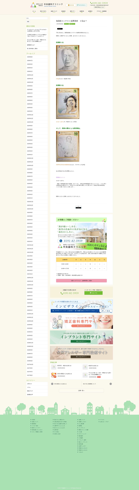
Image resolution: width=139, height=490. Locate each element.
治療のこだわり (82, 421)
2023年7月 (30, 176)
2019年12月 (30, 313)
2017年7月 (30, 371)
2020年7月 (30, 295)
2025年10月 (30, 82)
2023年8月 (30, 172)
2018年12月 (30, 342)
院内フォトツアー (36, 427)
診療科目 (82, 12)
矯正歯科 (81, 435)
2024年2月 (30, 151)
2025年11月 (30, 78)
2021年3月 (30, 266)
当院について (54, 12)
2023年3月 (30, 190)
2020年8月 (30, 292)
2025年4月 (30, 104)
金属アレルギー (82, 446)
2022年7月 (30, 219)
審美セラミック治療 (83, 429)
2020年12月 (30, 277)
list (78, 206)
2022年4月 (30, 230)
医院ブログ (72, 23)
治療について (82, 419)
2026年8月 (30, 57)
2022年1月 (30, 241)
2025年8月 (30, 89)
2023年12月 (30, 158)
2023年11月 (30, 161)
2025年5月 (30, 100)
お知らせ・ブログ (104, 421)
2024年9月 (30, 125)
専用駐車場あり (81, 5)
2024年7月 (30, 132)
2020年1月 (30, 310)
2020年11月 (30, 281)
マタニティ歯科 (82, 440)
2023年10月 (30, 165)
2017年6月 (30, 375)
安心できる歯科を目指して (60, 423)
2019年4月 (30, 335)
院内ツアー (72, 12)
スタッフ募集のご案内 (37, 431)
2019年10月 (30, 321)
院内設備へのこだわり (37, 429)
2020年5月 (30, 303)
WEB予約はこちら (99, 7)
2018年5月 (30, 357)
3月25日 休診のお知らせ (64, 365)
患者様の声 (30, 394)
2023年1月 (30, 198)
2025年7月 (30, 93)
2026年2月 (30, 67)
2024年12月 (30, 114)
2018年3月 (30, 360)
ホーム (34, 12)
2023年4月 (30, 187)
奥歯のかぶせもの (83, 450)
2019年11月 (30, 317)
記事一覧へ (81, 390)
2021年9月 (30, 256)
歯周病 (80, 425)
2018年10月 (30, 346)
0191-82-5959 (99, 3)
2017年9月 (30, 368)
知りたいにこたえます (59, 427)
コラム (29, 387)
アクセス (102, 419)
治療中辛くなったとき (59, 425)
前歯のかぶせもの (83, 448)
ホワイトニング (82, 433)
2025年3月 (30, 107)
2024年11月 (30, 118)
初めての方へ (43, 12)
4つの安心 (56, 431)
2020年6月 (30, 299)
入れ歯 (80, 431)
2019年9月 (30, 324)
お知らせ (66, 23)
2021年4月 (30, 263)
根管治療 (81, 444)
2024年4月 (30, 143)
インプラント (82, 427)
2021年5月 (30, 259)
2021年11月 (30, 248)
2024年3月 (30, 147)
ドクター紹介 (35, 425)
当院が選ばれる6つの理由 (60, 421)
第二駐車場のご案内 (32, 48)
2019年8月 (30, 328)
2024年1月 (30, 154)
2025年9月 (30, 85)
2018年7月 (30, 353)
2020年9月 (30, 288)
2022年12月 (30, 201)
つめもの (81, 452)
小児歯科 (81, 437)
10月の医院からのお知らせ (64, 373)
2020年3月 (30, 306)
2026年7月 (30, 60)
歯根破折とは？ (31, 45)
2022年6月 (30, 223)
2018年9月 (30, 350)
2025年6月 (30, 96)
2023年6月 (30, 180)
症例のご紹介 (57, 433)
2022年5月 (30, 227)
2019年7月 (30, 331)
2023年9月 (30, 169)
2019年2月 (30, 339)
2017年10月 (30, 364)
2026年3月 (30, 64)
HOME (33, 419)
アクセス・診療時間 (101, 12)
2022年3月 (30, 234)
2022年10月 (30, 208)
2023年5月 (30, 183)
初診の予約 (93, 293)
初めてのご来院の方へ (59, 419)
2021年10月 (30, 252)
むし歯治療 (81, 423)
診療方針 (56, 429)
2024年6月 (30, 136)
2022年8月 (30, 216)
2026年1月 (30, 71)
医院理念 (34, 423)
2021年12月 (30, 245)
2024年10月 (30, 122)
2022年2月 (30, 237)
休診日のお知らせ (93, 365)
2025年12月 (30, 75)
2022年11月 (30, 205)
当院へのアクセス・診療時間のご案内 (81, 280)
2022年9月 (30, 212)
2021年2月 (30, 270)
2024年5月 (30, 140)
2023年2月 (30, 194)
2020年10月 (30, 284)
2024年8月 (30, 129)
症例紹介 (90, 12)
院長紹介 (63, 12)
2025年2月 (30, 111)
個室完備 (71, 5)
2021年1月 (30, 274)
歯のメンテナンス (83, 442)
